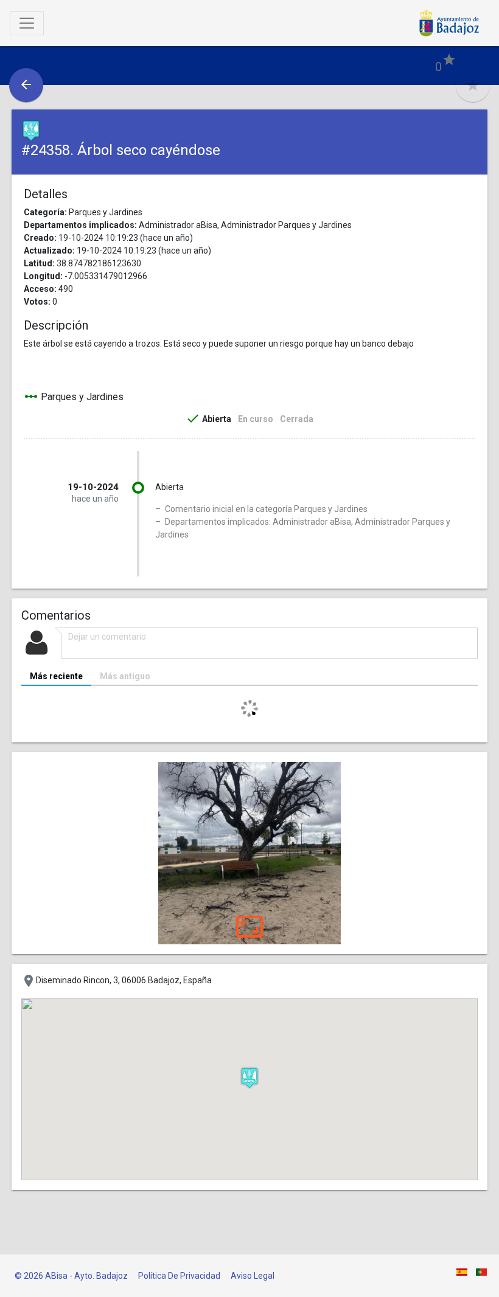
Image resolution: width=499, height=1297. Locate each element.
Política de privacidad (179, 1276)
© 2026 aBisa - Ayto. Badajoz (71, 1276)
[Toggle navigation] (27, 23)
